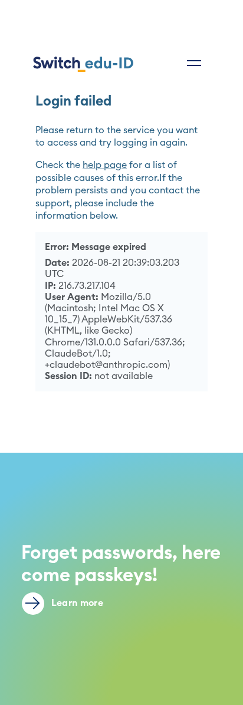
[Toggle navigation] (194, 63)
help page (105, 165)
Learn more (76, 603)
